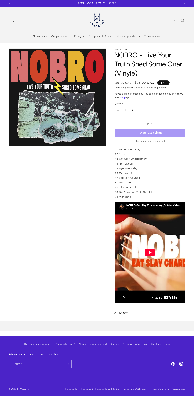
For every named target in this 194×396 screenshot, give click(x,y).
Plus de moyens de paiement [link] (150, 141)
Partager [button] (123, 312)
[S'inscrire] (67, 364)
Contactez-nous (160, 344)
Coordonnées (178, 389)
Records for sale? (65, 344)
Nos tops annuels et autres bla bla (99, 344)
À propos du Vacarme (135, 344)
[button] (13, 20)
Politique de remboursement (79, 389)
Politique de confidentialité (108, 389)
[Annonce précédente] (9, 3)
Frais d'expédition (124, 87)
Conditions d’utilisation (135, 389)
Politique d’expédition (159, 389)
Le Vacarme (23, 389)
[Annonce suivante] (184, 3)
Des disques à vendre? (37, 344)
